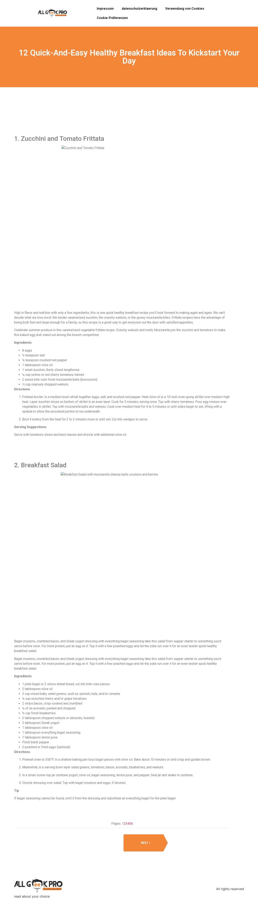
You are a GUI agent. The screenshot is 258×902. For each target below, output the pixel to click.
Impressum (105, 9)
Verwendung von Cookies (184, 9)
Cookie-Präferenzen (112, 18)
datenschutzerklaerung (139, 9)
